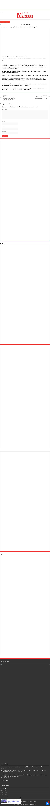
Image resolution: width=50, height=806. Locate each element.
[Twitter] (25, 803)
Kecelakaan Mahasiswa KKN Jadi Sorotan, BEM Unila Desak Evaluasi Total (22, 767)
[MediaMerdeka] (25, 14)
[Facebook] (24, 803)
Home (2, 27)
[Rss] (23, 803)
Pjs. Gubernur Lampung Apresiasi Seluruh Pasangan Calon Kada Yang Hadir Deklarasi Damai (9, 98)
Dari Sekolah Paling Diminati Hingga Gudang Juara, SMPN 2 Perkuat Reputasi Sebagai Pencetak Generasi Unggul (23, 771)
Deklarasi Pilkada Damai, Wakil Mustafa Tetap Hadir (41, 97)
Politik (39, 58)
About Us (16, 801)
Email (3, 126)
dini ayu (4, 58)
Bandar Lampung (9, 27)
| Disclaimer (25, 801)
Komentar (5, 109)
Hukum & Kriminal (30, 58)
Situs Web (4, 131)
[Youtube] (26, 803)
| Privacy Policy (32, 801)
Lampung (36, 58)
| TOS (20, 801)
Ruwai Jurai (43, 58)
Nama (3, 121)
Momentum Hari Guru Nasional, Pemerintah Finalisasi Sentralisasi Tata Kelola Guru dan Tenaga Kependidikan (24, 775)
